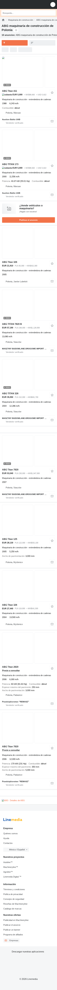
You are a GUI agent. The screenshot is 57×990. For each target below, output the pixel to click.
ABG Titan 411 (9, 91)
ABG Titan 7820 (10, 469)
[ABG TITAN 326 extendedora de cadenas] (28, 374)
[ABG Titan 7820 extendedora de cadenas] (28, 450)
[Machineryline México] (19, 4)
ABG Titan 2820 (10, 667)
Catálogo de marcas (12, 908)
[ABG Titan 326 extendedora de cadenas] (28, 243)
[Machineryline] (3, 20)
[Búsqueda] (53, 13)
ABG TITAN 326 (10, 393)
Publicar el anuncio (28, 220)
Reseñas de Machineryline (15, 904)
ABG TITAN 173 (10, 164)
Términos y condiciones (14, 889)
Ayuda (6, 838)
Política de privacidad (13, 894)
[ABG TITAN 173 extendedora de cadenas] (28, 145)
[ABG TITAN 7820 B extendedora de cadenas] (28, 305)
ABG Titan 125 (9, 539)
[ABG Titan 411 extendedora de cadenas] (28, 72)
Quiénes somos (10, 833)
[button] (53, 4)
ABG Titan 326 (9, 262)
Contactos (8, 843)
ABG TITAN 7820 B (12, 324)
